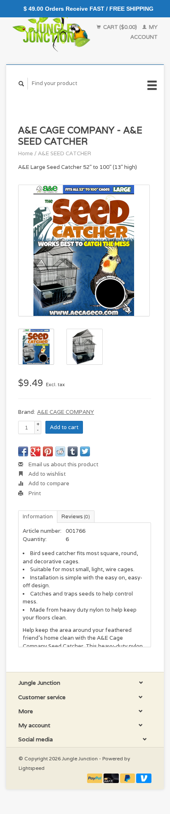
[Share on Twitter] (85, 451)
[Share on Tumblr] (73, 451)
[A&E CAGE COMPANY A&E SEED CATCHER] (84, 250)
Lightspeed (32, 768)
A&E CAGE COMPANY (65, 411)
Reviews (75, 516)
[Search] (21, 84)
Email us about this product (62, 464)
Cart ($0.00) (120, 27)
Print (34, 493)
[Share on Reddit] (60, 451)
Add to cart (64, 427)
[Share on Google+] (35, 451)
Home (25, 153)
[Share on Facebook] (23, 451)
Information (38, 516)
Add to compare (48, 483)
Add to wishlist (46, 473)
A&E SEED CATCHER (64, 153)
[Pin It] (48, 451)
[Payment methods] (95, 777)
